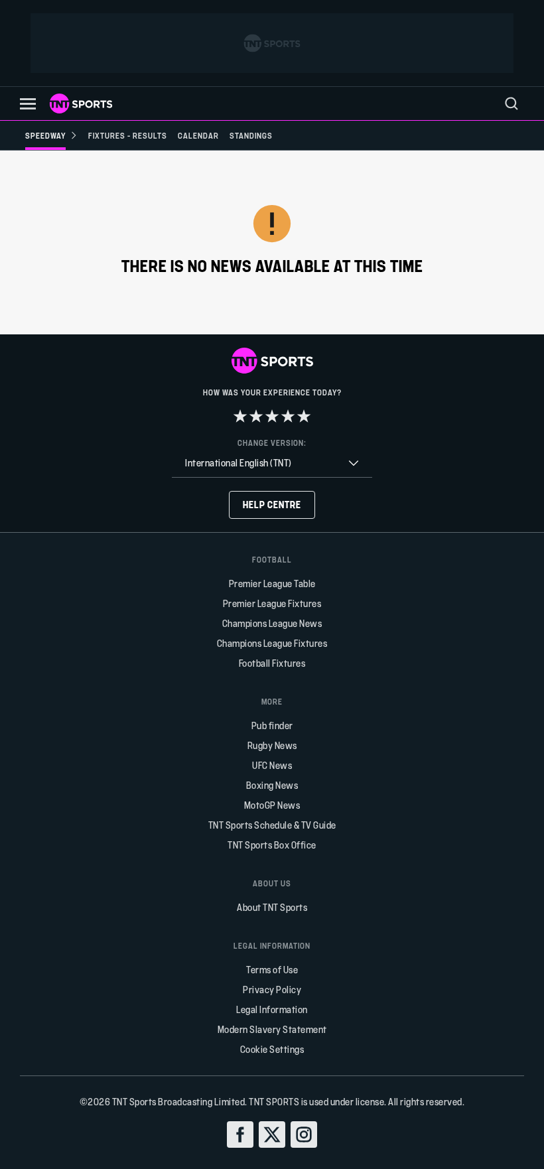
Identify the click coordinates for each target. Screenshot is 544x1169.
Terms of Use (272, 969)
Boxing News (272, 785)
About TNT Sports (272, 907)
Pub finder (272, 725)
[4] (288, 416)
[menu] (511, 103)
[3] (272, 416)
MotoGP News (272, 805)
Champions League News (272, 623)
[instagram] (304, 1134)
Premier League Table (272, 583)
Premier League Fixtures (272, 603)
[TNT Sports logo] (81, 103)
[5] (304, 416)
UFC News (272, 765)
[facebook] (240, 1134)
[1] (240, 416)
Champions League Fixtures (272, 643)
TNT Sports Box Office (272, 845)
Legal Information (272, 1009)
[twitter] (272, 1134)
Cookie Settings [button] (272, 1049)
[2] (256, 416)
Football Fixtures (272, 663)
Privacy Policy (272, 989)
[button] (28, 103)
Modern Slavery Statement (272, 1029)
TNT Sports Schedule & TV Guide (272, 825)
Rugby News (272, 745)
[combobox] (272, 463)
